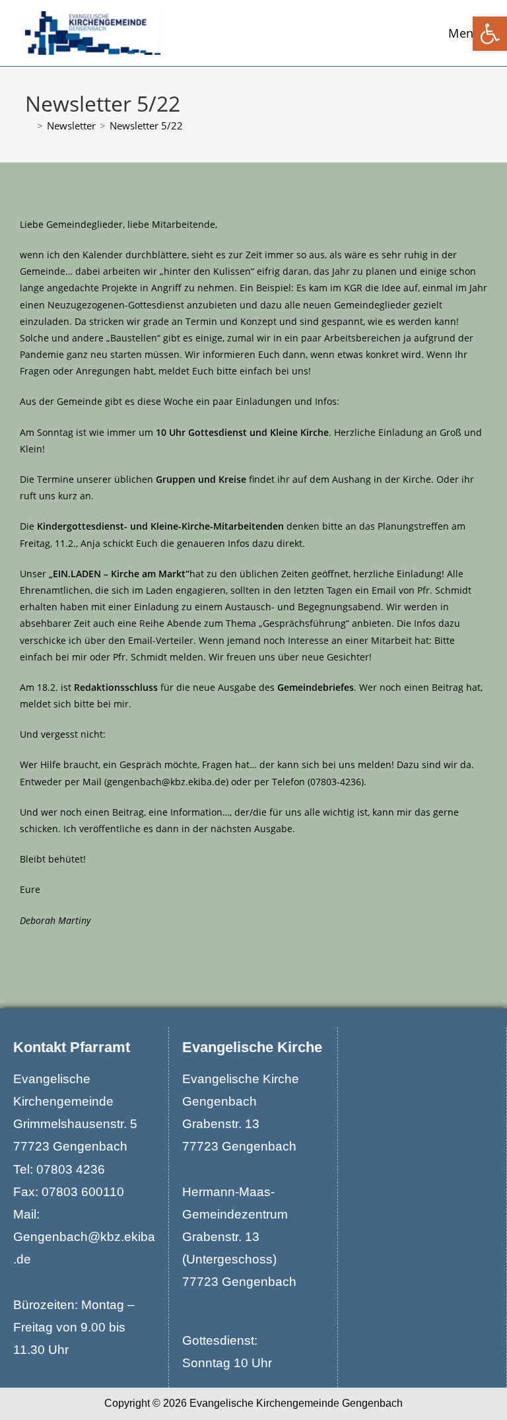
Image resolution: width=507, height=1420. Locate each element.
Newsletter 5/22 (146, 125)
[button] (490, 34)
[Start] (29, 125)
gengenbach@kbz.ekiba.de (166, 781)
